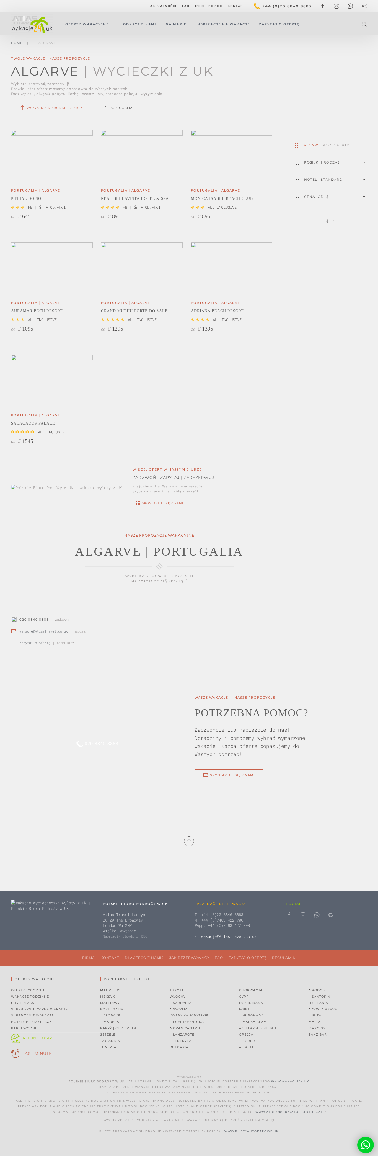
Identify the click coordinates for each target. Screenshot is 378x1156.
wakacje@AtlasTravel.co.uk (43, 631)
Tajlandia (110, 1041)
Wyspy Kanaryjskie (189, 1015)
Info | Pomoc (208, 6)
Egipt (244, 1009)
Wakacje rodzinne (30, 996)
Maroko (317, 1028)
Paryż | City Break (118, 1028)
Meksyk (107, 996)
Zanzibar (318, 1034)
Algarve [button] (326, 145)
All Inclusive (38, 1038)
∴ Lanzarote (182, 1034)
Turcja (177, 990)
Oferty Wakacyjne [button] (87, 24)
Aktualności (163, 6)
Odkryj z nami (140, 24)
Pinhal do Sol (27, 199)
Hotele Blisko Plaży (31, 1022)
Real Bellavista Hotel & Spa (135, 199)
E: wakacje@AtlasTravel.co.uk (226, 936)
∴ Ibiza (315, 1015)
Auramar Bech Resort (37, 311)
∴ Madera (109, 1022)
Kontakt (236, 6)
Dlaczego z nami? (144, 958)
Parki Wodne (24, 1028)
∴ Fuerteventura (187, 1022)
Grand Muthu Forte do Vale (134, 311)
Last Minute (37, 1053)
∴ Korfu (247, 1041)
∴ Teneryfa (180, 1041)
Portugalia (121, 108)
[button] (364, 24)
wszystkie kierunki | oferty (54, 108)
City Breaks (22, 1003)
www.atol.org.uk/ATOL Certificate (290, 1111)
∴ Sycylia (179, 1009)
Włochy (178, 996)
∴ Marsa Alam (253, 1022)
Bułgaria (179, 1047)
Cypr (244, 996)
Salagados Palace (33, 423)
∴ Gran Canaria (185, 1028)
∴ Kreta (246, 1047)
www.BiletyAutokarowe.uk (251, 1131)
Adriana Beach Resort (217, 311)
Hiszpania (318, 1003)
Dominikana (251, 1003)
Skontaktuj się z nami (232, 775)
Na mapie (176, 24)
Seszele (107, 1034)
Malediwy (110, 1003)
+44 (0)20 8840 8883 (287, 6)
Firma (88, 958)
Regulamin (284, 958)
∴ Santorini (320, 996)
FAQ (186, 6)
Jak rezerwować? (189, 958)
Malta (314, 1022)
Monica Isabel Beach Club (222, 199)
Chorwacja (251, 990)
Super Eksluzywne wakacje (39, 1009)
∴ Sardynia (180, 1003)
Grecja (246, 1034)
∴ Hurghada (251, 1015)
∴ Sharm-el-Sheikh (257, 1028)
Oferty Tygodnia (28, 990)
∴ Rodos (317, 990)
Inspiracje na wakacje (223, 24)
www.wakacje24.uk (290, 1081)
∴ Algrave (110, 1015)
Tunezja (108, 1047)
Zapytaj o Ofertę (279, 24)
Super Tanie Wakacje (32, 1015)
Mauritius (110, 990)
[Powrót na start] (32, 24)
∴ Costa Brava (323, 1009)
